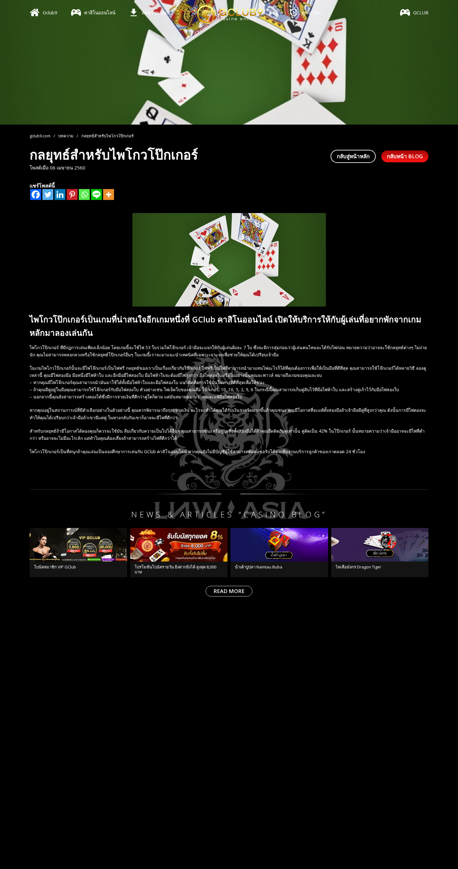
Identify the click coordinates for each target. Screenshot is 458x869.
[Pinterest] (72, 194)
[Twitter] (47, 194)
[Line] (96, 194)
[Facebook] (35, 194)
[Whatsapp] (84, 194)
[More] (108, 194)
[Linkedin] (60, 194)
